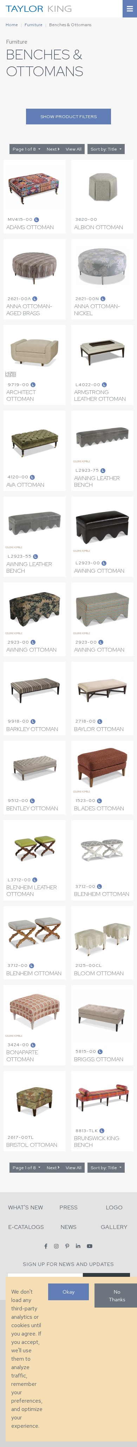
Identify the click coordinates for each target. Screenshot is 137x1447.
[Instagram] (56, 1246)
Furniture (34, 25)
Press (68, 1207)
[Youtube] (89, 1246)
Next (52, 149)
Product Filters (68, 117)
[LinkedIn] (78, 1246)
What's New (25, 1207)
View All (73, 149)
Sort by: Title (104, 149)
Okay (68, 1291)
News (68, 1227)
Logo (114, 1207)
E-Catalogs (26, 1227)
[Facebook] (45, 1246)
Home (12, 25)
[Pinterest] (67, 1246)
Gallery (114, 1227)
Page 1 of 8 (25, 149)
